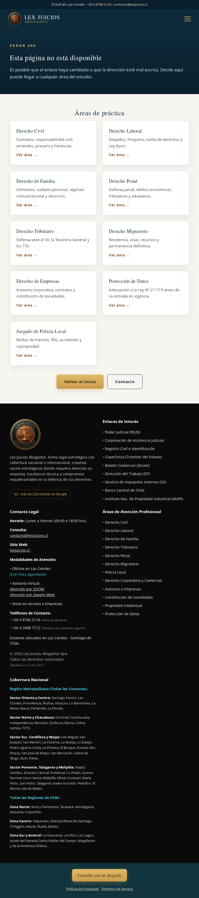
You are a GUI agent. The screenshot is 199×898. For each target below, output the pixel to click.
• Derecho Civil (115, 522)
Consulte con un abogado (99, 875)
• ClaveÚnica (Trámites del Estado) (132, 457)
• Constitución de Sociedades (128, 597)
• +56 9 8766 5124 (25, 620)
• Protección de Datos (121, 614)
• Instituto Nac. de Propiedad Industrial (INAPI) (143, 499)
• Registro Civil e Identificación (129, 448)
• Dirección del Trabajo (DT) (126, 473)
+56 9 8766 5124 (99, 4)
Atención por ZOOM (27, 589)
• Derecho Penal (116, 555)
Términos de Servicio (117, 888)
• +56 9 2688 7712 (25, 628)
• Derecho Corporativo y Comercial (132, 580)
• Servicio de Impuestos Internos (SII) (134, 482)
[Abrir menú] (187, 19)
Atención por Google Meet (32, 594)
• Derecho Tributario (120, 547)
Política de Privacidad (82, 888)
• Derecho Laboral (118, 530)
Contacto (124, 381)
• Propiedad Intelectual (122, 605)
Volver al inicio (80, 381)
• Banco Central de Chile (124, 490)
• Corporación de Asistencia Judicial (133, 440)
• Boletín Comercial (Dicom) (126, 465)
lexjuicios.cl (20, 550)
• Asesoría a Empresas (122, 589)
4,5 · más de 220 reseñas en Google (40, 494)
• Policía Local (114, 572)
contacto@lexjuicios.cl (130, 4)
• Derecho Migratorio (121, 564)
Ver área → (26, 155)
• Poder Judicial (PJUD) (121, 432)
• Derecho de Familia (120, 539)
